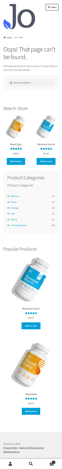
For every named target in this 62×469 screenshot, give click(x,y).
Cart (47, 461)
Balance (15, 196)
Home (9, 37)
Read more (16, 161)
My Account (10, 464)
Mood (14, 219)
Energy (14, 207)
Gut (13, 213)
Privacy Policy (10, 447)
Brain (14, 201)
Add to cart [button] (46, 161)
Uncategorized (18, 225)
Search (31, 464)
